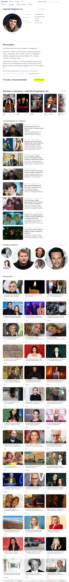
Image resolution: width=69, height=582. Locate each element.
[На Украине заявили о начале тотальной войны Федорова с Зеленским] (34, 376)
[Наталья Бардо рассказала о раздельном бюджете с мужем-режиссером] (56, 462)
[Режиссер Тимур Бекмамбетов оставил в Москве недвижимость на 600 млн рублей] (13, 440)
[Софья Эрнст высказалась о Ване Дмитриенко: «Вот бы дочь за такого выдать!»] (56, 547)
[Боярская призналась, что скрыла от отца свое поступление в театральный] (56, 354)
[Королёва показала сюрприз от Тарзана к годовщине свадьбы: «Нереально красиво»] (56, 483)
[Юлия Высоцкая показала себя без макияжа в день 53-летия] (34, 526)
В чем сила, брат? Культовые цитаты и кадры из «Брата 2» (33, 171)
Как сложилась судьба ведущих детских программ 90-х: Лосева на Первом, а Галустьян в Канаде (33, 202)
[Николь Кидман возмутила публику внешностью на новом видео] (56, 569)
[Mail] (2, 1)
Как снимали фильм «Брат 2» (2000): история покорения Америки (33, 231)
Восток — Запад (48, 114)
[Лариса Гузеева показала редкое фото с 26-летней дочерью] (56, 290)
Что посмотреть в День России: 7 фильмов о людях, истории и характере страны (33, 157)
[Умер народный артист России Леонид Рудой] (34, 290)
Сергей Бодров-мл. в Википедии (28, 71)
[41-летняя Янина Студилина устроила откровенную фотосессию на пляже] (56, 419)
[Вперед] (65, 91)
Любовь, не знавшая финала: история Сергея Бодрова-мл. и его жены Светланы (33, 216)
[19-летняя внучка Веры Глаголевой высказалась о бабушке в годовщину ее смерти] (13, 462)
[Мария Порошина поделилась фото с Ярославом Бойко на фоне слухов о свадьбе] (34, 312)
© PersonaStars (12, 33)
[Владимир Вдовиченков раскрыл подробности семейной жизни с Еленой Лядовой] (13, 312)
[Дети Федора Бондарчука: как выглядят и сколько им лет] (34, 483)
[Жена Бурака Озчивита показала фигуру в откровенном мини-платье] (56, 376)
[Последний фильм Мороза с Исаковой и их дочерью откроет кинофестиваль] (34, 504)
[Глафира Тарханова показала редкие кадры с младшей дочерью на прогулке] (34, 419)
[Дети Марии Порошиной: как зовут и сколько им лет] (13, 333)
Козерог (37, 20)
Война (32, 114)
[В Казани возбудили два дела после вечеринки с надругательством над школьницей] (13, 397)
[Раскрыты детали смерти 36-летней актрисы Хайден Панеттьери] (56, 526)
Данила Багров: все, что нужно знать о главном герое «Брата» (33, 128)
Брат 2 (18, 114)
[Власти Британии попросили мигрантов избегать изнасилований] (34, 462)
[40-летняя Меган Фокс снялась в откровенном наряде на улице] (13, 419)
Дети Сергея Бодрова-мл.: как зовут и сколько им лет (33, 186)
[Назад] (62, 91)
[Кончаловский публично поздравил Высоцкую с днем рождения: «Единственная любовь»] (13, 504)
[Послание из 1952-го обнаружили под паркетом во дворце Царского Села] (13, 354)
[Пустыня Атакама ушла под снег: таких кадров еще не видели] (13, 526)
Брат (4, 114)
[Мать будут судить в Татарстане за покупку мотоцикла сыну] (34, 547)
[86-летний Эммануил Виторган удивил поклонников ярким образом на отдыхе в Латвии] (56, 440)
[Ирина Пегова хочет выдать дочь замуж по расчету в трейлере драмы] (56, 504)
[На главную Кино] (5, 1)
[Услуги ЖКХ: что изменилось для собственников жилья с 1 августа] (56, 312)
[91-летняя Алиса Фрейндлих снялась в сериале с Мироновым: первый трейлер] (13, 376)
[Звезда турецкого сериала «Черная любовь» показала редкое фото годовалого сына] (13, 547)
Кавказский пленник (63, 114)
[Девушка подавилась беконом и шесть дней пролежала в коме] (13, 569)
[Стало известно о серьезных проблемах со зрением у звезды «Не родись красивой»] (34, 440)
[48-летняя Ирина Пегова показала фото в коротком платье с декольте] (34, 333)
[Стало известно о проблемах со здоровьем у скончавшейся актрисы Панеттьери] (13, 290)
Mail (2, 581)
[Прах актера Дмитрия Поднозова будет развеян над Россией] (56, 397)
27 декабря (38, 14)
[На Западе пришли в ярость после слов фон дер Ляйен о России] (13, 483)
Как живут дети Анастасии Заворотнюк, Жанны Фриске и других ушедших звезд (33, 143)
